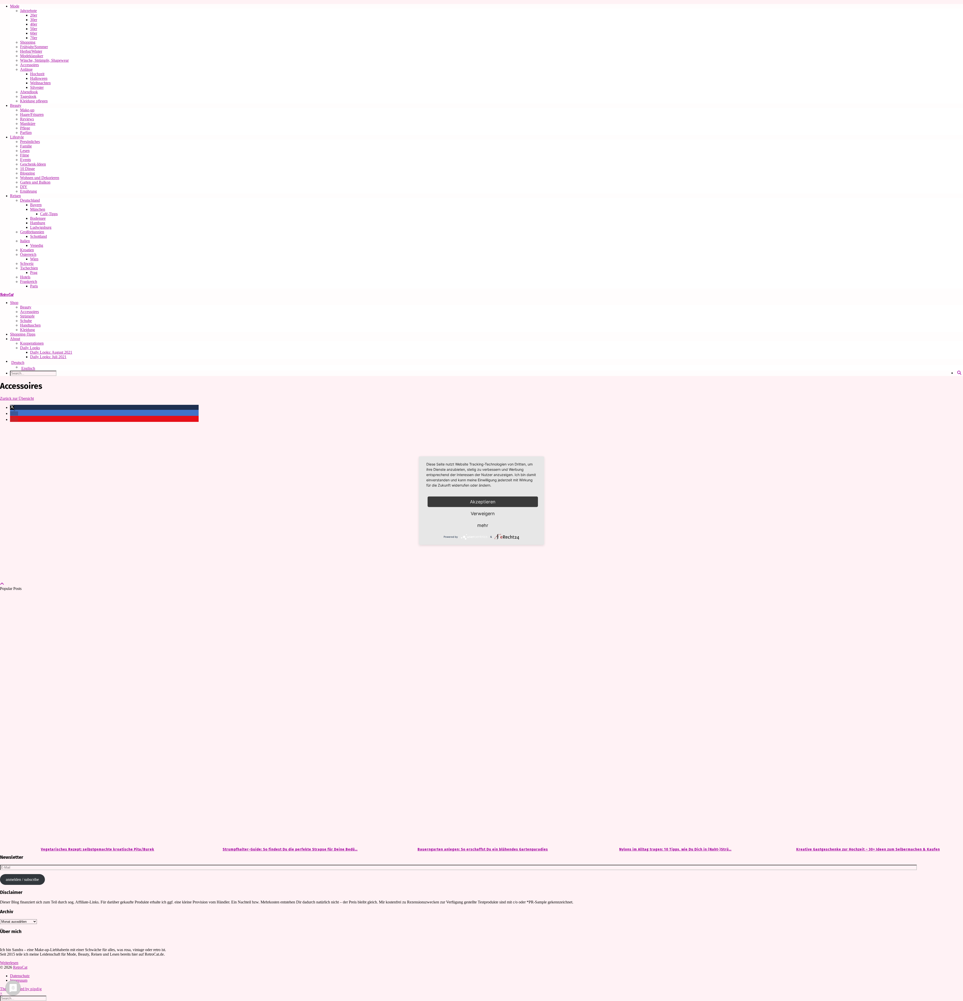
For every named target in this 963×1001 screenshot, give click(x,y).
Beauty (15, 105)
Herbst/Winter (31, 51)
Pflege (25, 128)
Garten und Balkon (35, 182)
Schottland (38, 236)
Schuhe (26, 321)
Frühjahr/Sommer (34, 47)
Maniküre (27, 123)
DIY (23, 187)
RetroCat (7, 294)
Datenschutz (20, 976)
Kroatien (27, 250)
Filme (24, 155)
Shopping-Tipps (22, 334)
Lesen (25, 150)
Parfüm (26, 132)
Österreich (28, 254)
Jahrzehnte (28, 11)
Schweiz (27, 263)
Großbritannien (32, 232)
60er (33, 33)
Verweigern (483, 513)
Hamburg (37, 223)
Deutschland (30, 200)
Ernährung (28, 191)
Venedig (36, 245)
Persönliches (30, 141)
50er (33, 29)
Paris (34, 286)
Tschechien (29, 268)
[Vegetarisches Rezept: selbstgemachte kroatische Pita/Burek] (96, 719)
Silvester (37, 87)
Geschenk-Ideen (33, 164)
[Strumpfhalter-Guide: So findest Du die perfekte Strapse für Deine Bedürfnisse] (288, 719)
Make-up (27, 110)
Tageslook (28, 96)
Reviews (27, 119)
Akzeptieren (483, 501)
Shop (14, 302)
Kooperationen (32, 343)
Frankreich (28, 281)
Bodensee (38, 218)
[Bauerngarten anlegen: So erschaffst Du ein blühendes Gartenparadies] (481, 719)
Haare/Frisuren (32, 114)
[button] (12, 407)
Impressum (18, 980)
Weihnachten (40, 83)
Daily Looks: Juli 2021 (48, 357)
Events (25, 160)
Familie (26, 146)
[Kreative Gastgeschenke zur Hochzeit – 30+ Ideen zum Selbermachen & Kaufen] (866, 719)
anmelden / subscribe (22, 879)
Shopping (27, 42)
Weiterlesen (9, 963)
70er (33, 38)
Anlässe (26, 69)
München (37, 209)
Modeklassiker (31, 56)
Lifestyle (17, 137)
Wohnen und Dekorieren (39, 178)
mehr (482, 525)
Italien (25, 241)
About (15, 339)
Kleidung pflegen (34, 101)
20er (33, 15)
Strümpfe (27, 316)
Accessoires (29, 65)
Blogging (27, 173)
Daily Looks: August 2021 (51, 352)
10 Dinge (27, 169)
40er (33, 24)
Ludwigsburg (40, 227)
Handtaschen (30, 325)
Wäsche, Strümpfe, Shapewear (44, 60)
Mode (14, 6)
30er (33, 20)
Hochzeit (37, 74)
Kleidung (27, 330)
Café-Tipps (49, 214)
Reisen (15, 196)
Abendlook (29, 92)
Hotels (25, 277)
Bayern (36, 205)
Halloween (38, 78)
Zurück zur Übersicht (17, 398)
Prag (33, 272)
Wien (34, 259)
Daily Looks (30, 348)
